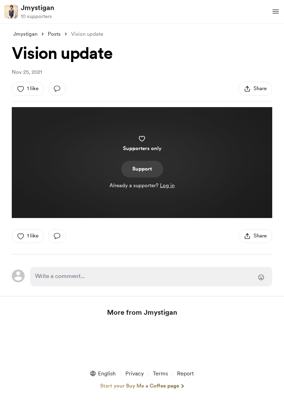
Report (185, 373)
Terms (160, 373)
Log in (167, 185)
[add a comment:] (57, 89)
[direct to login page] (151, 276)
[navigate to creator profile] (11, 11)
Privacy (134, 373)
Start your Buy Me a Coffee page (139, 386)
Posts (54, 34)
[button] (276, 11)
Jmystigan (37, 7)
